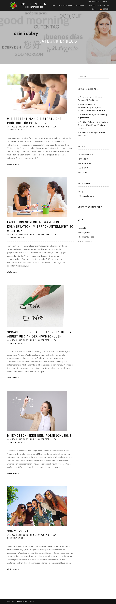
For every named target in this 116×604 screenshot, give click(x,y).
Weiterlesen (12, 164)
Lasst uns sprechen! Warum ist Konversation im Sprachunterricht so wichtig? (40, 226)
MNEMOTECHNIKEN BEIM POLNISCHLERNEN (40, 435)
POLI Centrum (34, 4)
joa (14, 127)
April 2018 (83, 167)
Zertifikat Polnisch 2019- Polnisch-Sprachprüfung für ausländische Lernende (93, 125)
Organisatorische (16, 130)
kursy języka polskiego (34, 7)
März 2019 (83, 159)
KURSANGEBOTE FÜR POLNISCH (98, 2)
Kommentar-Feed (86, 237)
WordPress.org (85, 241)
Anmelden (83, 228)
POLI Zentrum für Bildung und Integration (68, 5)
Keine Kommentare (39, 127)
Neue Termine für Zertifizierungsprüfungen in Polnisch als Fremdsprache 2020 (91, 107)
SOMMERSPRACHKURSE (25, 531)
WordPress (30, 601)
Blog (93, 9)
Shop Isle (10, 601)
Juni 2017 (83, 172)
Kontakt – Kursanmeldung (99, 5)
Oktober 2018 (85, 163)
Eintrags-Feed (85, 232)
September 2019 (86, 154)
